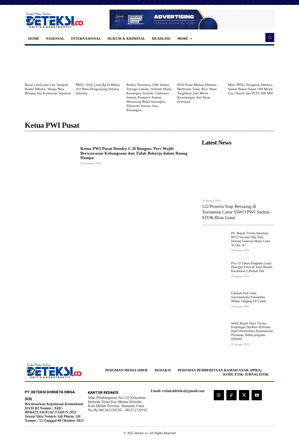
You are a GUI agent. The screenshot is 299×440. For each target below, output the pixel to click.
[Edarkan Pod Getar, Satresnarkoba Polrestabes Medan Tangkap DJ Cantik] (214, 304)
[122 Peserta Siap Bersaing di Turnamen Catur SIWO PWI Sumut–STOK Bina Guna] (238, 172)
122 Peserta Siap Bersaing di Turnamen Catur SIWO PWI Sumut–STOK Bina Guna (236, 212)
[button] (269, 37)
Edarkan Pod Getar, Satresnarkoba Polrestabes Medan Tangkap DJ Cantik (248, 297)
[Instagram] (219, 395)
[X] (244, 395)
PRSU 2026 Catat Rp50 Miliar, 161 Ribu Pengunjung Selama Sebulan (98, 89)
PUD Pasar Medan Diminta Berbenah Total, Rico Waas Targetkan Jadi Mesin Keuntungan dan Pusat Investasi (197, 93)
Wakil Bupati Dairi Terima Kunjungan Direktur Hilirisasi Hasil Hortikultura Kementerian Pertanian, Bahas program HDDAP (252, 331)
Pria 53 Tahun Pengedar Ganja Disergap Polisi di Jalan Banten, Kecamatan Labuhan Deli (252, 267)
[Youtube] (257, 395)
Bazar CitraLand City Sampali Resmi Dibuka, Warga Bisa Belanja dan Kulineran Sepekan (48, 89)
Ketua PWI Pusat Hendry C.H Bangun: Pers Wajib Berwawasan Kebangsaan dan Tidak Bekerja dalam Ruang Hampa (133, 153)
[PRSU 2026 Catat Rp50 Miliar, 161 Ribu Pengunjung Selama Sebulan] (99, 64)
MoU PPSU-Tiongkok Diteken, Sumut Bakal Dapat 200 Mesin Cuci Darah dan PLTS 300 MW (250, 89)
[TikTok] (231, 395)
